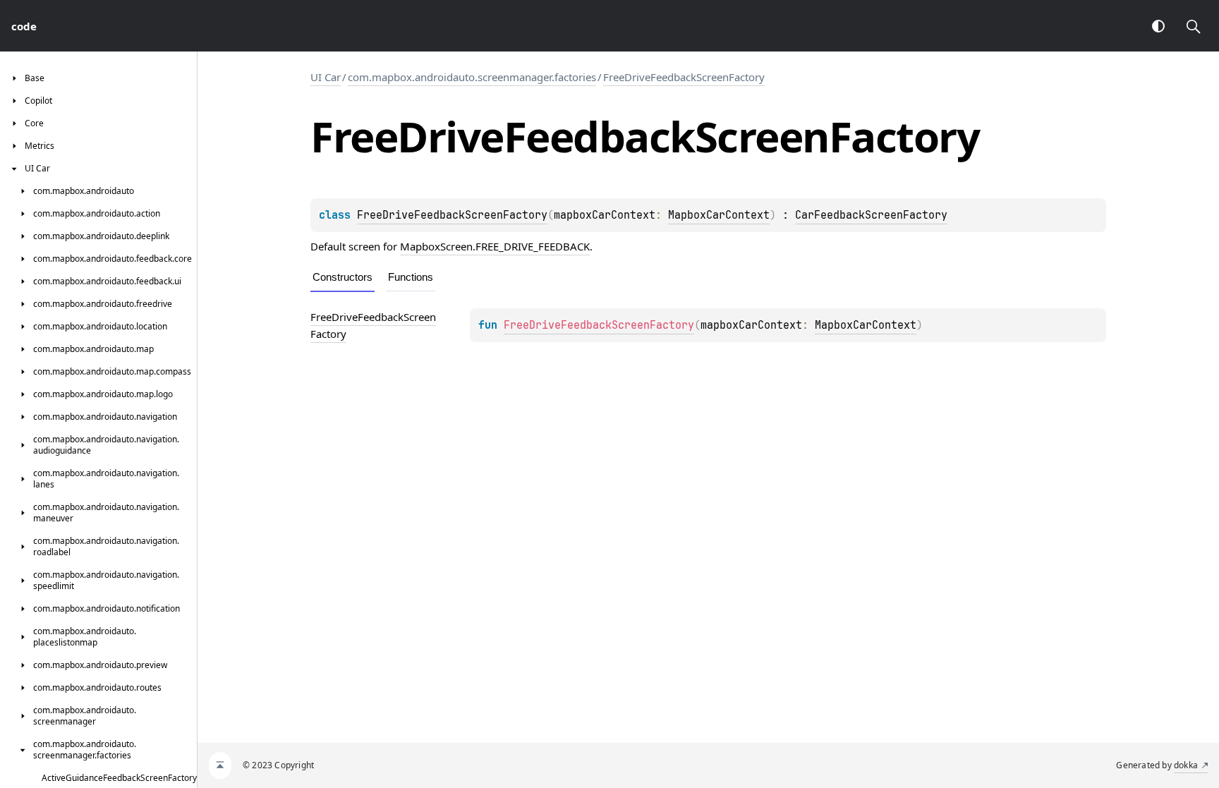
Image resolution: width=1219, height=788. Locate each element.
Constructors (342, 277)
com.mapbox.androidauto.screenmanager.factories (472, 77)
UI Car (325, 77)
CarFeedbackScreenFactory (871, 215)
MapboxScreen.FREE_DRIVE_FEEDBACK (495, 246)
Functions (410, 277)
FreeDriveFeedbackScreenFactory (684, 77)
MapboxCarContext (719, 215)
